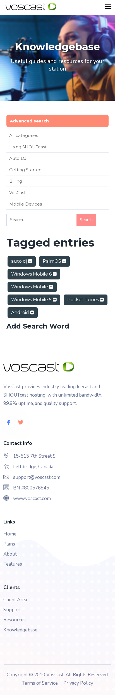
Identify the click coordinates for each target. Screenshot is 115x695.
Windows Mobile (30, 286)
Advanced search (29, 121)
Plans (9, 544)
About (10, 554)
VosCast (17, 192)
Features (12, 564)
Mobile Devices (25, 204)
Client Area (15, 600)
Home (9, 534)
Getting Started (25, 169)
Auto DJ (18, 158)
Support (12, 610)
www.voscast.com (32, 498)
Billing (15, 181)
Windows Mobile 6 (32, 274)
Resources (14, 620)
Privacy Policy (78, 683)
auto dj (19, 261)
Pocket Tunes (83, 299)
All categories (23, 135)
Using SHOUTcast (28, 146)
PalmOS (52, 261)
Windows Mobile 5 (32, 299)
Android (20, 312)
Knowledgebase (20, 630)
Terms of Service (40, 683)
